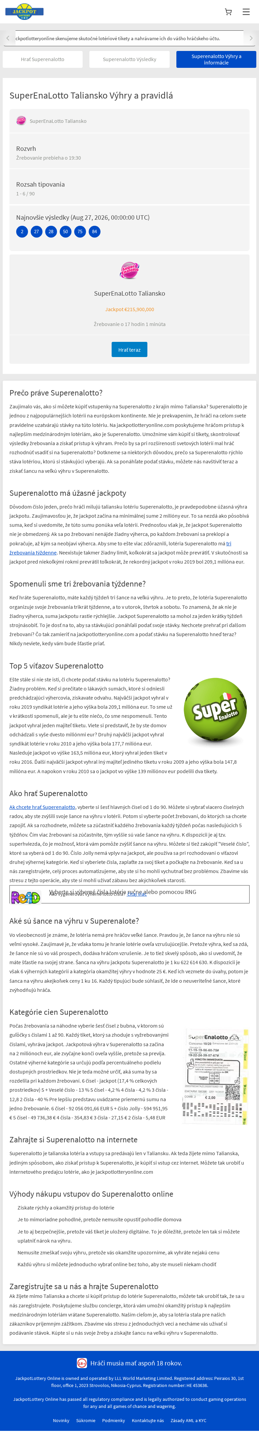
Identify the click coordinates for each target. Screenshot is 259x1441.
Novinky (61, 1420)
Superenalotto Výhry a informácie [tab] (216, 59)
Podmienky (113, 1420)
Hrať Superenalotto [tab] (42, 59)
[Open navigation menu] (246, 11)
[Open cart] (228, 11)
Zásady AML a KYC (188, 1420)
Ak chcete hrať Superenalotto (42, 807)
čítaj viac (136, 894)
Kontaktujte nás (148, 1420)
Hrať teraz (129, 349)
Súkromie (85, 1420)
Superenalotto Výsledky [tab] (129, 59)
